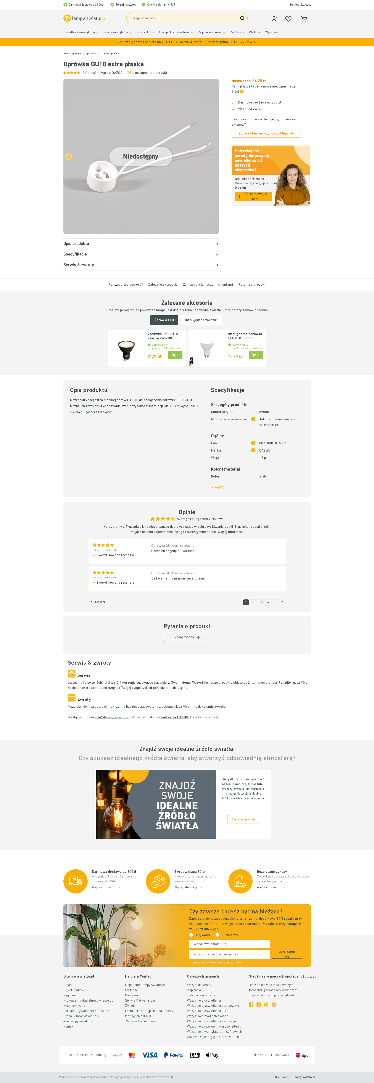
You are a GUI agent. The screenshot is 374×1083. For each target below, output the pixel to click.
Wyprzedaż (272, 32)
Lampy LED (144, 32)
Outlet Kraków (73, 990)
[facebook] (251, 1004)
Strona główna (72, 53)
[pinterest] (266, 1004)
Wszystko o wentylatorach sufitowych (214, 1032)
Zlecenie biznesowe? (140, 1021)
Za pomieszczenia (209, 32)
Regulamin (71, 995)
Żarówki (235, 32)
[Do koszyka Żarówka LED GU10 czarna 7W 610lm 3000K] (175, 355)
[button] (187, 42)
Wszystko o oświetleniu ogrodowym (213, 1006)
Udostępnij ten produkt (149, 73)
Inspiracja (194, 990)
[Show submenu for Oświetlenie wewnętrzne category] (97, 32)
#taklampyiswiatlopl (77, 1021)
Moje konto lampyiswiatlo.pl (145, 985)
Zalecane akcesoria (162, 285)
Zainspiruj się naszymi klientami (208, 285)
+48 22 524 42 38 (175, 717)
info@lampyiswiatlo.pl (112, 717)
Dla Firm (254, 32)
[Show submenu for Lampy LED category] (153, 32)
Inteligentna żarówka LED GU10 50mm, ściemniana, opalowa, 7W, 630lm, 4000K (245, 336)
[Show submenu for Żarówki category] (243, 32)
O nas (67, 985)
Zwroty (130, 1006)
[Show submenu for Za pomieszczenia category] (224, 32)
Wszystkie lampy (199, 985)
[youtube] (274, 1004)
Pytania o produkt (252, 285)
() (89, 73)
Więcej (219, 487)
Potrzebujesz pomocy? (125, 285)
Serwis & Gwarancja (140, 1000)
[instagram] (258, 1004)
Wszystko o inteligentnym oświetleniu (214, 1026)
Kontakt (69, 1026)
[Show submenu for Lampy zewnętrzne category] (130, 32)
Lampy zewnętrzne (115, 32)
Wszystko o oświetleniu (204, 1000)
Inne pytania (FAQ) (138, 1016)
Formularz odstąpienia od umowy (149, 1011)
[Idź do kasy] (283, 602)
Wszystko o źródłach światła (207, 1016)
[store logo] (85, 18)
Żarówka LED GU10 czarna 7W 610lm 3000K (163, 336)
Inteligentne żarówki (201, 320)
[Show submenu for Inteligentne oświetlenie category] (192, 32)
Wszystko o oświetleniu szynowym (212, 1021)
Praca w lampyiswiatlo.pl (81, 1016)
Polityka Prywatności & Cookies (86, 1011)
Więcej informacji (231, 532)
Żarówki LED (164, 320)
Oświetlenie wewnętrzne (79, 32)
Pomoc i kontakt (300, 4)
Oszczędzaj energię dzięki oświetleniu (214, 1037)
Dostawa (131, 995)
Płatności (132, 990)
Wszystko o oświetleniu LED (207, 1011)
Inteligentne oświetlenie (174, 32)
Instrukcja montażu (201, 995)
